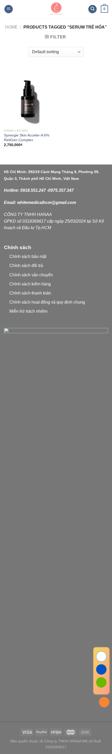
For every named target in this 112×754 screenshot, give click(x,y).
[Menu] (8, 9)
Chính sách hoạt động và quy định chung (47, 302)
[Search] (92, 9)
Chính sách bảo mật (27, 256)
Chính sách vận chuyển (31, 275)
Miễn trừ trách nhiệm (28, 311)
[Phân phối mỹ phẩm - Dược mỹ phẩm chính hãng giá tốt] (56, 9)
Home (11, 27)
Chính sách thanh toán (30, 293)
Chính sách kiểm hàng (30, 284)
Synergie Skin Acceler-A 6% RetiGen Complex (26, 137)
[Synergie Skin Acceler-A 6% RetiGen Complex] (28, 97)
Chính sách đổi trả (26, 265)
